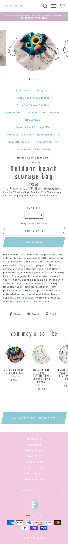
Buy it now (34, 242)
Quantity (34, 208)
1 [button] (30, 79)
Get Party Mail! (34, 490)
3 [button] (36, 79)
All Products (23, 90)
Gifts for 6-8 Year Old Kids (21, 112)
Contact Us (34, 438)
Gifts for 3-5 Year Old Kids (33, 105)
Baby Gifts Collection (21, 297)
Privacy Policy (34, 455)
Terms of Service (34, 467)
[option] (34, 17)
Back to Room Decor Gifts (37, 418)
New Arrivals (33, 119)
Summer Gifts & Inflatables (34, 149)
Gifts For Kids (51, 112)
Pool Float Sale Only (19, 134)
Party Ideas (34, 444)
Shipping (7, 192)
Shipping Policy (34, 450)
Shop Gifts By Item (47, 141)
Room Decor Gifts (48, 134)
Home (20, 157)
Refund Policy (34, 461)
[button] (34, 188)
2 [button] (33, 79)
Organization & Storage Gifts (32, 127)
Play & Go (34, 162)
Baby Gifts (43, 90)
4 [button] (39, 79)
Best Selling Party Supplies (32, 97)
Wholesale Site (34, 473)
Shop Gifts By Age (19, 141)
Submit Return (34, 479)
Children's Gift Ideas (38, 301)
